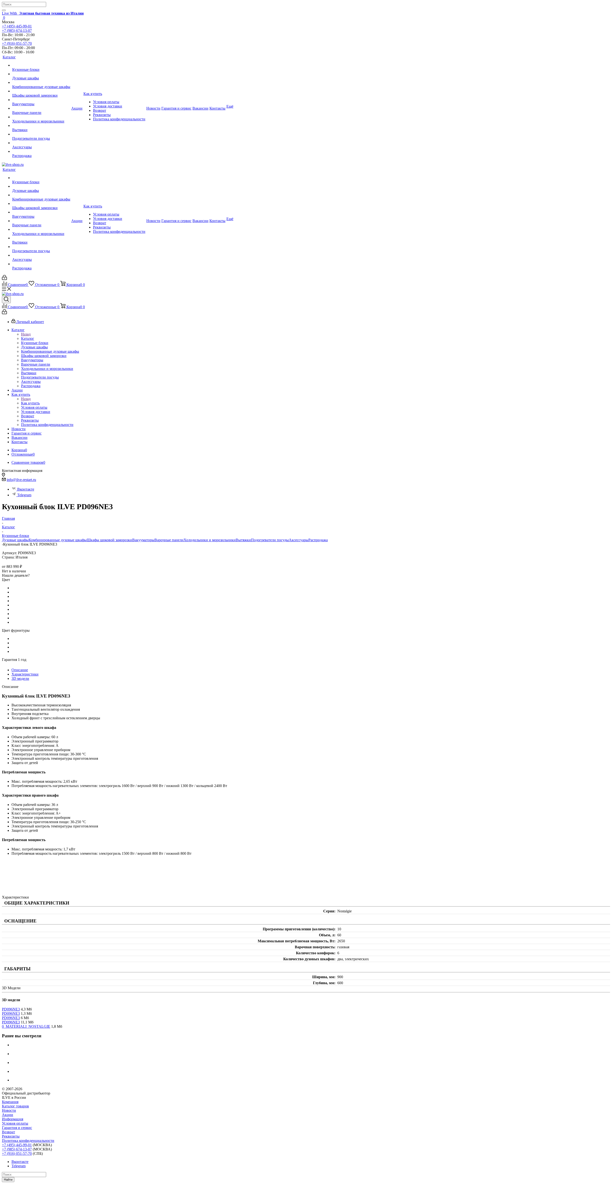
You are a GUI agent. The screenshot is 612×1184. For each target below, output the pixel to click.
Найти (8, 1179)
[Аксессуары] (41, 143)
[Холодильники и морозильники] (41, 117)
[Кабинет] (4, 279)
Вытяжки (243, 540)
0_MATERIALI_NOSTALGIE (26, 1026)
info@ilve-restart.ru (21, 480)
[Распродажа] (41, 151)
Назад (26, 334)
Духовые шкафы (15, 540)
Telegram (24, 495)
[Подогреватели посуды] (41, 134)
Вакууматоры (143, 540)
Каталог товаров (15, 1106)
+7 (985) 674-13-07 (17, 30)
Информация (12, 1119)
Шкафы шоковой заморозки (109, 540)
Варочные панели (169, 540)
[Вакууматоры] (41, 100)
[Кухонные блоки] (41, 65)
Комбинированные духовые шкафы (58, 540)
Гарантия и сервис (17, 1128)
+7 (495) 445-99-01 (17, 26)
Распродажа (318, 540)
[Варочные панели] (41, 108)
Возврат (8, 1132)
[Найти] (4, 10)
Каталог (27, 338)
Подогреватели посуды (270, 540)
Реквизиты (11, 1136)
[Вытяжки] (41, 125)
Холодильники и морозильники (210, 540)
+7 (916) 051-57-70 (17, 43)
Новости (9, 1110)
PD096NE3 (11, 1009)
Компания (10, 1102)
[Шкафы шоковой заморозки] (41, 91)
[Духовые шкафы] (41, 74)
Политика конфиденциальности (28, 1141)
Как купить (30, 403)
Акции (7, 1115)
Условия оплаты (15, 1123)
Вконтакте (25, 489)
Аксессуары (298, 540)
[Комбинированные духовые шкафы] (41, 82)
